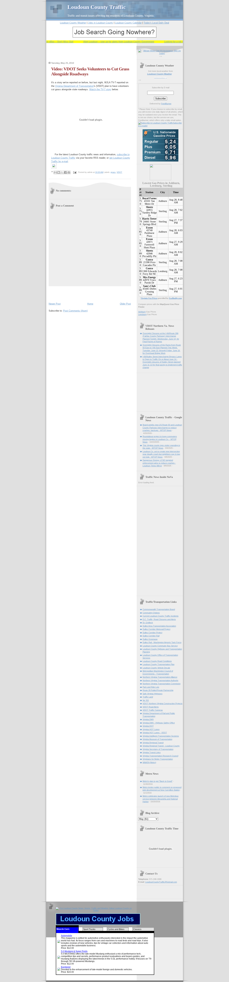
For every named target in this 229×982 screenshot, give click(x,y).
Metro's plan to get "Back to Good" (157, 781)
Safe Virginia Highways (152, 694)
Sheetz (149, 207)
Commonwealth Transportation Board (159, 609)
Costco (149, 259)
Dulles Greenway (150, 639)
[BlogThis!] (58, 172)
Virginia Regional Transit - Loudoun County (161, 746)
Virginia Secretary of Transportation (158, 749)
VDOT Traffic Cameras (153, 710)
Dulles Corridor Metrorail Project (156, 629)
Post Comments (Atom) (75, 310)
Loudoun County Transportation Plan (158, 664)
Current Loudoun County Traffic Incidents (161, 616)
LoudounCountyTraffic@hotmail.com (161, 882)
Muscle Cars (63, 929)
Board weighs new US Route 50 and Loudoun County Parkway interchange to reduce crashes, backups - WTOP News (162, 427)
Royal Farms (149, 198)
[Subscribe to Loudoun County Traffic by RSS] (155, 123)
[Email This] (55, 172)
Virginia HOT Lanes (151, 729)
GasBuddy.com (175, 298)
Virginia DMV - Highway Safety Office (159, 723)
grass (113, 172)
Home (90, 303)
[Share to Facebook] (65, 172)
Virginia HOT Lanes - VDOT (155, 733)
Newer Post (55, 303)
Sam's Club (149, 286)
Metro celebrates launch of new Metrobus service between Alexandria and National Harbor (161, 799)
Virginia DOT (148, 726)
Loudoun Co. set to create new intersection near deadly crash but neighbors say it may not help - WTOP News (161, 454)
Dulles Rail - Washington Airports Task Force (162, 642)
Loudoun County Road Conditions (157, 661)
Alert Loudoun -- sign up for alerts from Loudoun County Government (111, 41)
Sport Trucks (89, 929)
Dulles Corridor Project (152, 633)
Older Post (125, 303)
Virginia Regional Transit (153, 743)
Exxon (149, 227)
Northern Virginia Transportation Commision (162, 684)
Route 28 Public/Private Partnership (158, 690)
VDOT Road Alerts (151, 707)
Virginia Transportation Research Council (160, 756)
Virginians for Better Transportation (158, 759)
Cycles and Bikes (116, 929)
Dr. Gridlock (148, 622)
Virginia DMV (148, 719)
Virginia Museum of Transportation (157, 739)
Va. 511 (146, 700)
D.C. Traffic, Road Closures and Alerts (159, 619)
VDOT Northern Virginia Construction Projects (162, 703)
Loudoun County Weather (73, 22)
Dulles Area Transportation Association (159, 626)
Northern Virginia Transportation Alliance (160, 677)
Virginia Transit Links (152, 752)
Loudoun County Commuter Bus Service (160, 646)
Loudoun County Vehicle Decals (156, 668)
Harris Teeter (149, 218)
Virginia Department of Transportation (74, 86)
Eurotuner (66, 967)
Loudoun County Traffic (96, 7)
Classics (137, 929)
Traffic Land (148, 697)
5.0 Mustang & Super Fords (74, 951)
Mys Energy (149, 277)
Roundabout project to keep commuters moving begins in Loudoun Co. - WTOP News (160, 439)
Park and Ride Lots (151, 687)
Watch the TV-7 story (100, 89)
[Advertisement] (90, 54)
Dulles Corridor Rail (151, 636)
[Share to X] (62, 172)
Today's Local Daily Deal (156, 22)
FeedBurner (166, 104)
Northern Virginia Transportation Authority (160, 680)
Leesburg (162, 271)
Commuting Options (151, 613)
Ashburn (162, 201)
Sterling (163, 211)
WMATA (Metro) (149, 762)
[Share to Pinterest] (69, 172)
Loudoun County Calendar (128, 22)
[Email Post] (74, 172)
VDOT (119, 172)
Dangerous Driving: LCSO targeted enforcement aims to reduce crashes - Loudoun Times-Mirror (159, 463)
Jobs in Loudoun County (100, 22)
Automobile (66, 935)
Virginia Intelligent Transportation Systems (161, 736)
